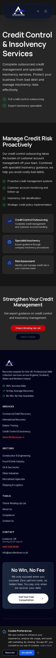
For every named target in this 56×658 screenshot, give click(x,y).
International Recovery (14, 419)
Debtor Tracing (10, 425)
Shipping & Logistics (12, 485)
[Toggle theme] (37, 11)
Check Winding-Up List (28, 328)
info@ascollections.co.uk (15, 552)
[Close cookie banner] (38, 653)
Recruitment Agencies (13, 479)
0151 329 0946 (10, 546)
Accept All (27, 652)
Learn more (46, 645)
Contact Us (8, 521)
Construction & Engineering (16, 455)
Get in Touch (28, 336)
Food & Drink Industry (13, 461)
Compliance (8, 515)
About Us (7, 509)
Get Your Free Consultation (26, 598)
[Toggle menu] (46, 11)
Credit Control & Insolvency (16, 431)
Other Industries (10, 473)
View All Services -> (13, 437)
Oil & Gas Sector (10, 467)
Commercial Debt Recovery (16, 413)
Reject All (10, 652)
